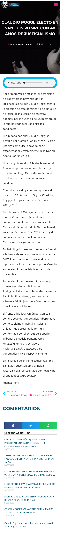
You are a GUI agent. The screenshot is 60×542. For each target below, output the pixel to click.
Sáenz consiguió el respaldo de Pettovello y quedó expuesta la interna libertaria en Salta (29, 459)
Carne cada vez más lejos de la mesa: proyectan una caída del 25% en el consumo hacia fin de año (25, 443)
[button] (55, 4)
